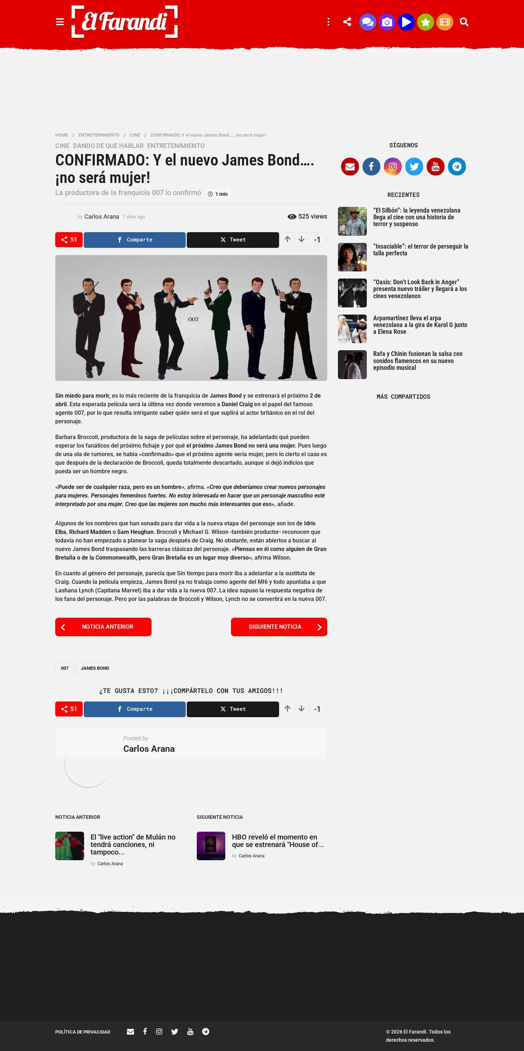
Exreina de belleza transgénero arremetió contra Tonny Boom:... (447, 998)
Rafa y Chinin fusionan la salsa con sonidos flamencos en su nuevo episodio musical (418, 360)
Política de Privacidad (82, 1032)
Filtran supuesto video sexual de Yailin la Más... (162, 995)
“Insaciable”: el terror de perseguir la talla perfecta (420, 250)
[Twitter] (414, 166)
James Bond (95, 668)
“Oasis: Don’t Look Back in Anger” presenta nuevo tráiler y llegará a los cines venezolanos (420, 289)
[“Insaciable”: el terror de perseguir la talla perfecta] (352, 257)
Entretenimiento (176, 145)
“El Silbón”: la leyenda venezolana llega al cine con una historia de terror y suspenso (417, 217)
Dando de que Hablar (108, 145)
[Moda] (425, 22)
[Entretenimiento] (444, 22)
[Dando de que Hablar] (367, 22)
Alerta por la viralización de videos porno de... (91, 995)
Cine (62, 145)
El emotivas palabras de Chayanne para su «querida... (305, 995)
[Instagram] (393, 166)
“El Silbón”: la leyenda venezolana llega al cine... (376, 995)
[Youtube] (436, 166)
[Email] (350, 166)
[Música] (406, 22)
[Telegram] (457, 166)
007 (64, 668)
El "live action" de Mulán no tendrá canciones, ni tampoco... (133, 845)
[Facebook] (371, 166)
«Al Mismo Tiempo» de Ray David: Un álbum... (233, 995)
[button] (59, 22)
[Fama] (387, 22)
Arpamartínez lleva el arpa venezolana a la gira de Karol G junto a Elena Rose (420, 325)
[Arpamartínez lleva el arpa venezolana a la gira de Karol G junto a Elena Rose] (352, 329)
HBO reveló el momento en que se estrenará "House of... (278, 841)
